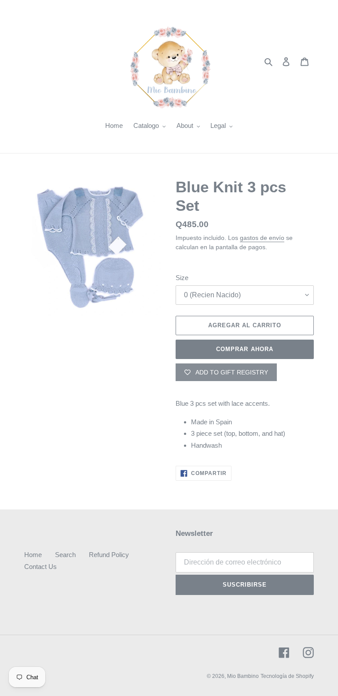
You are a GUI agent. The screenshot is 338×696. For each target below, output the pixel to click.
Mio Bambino (243, 676)
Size (182, 277)
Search (65, 554)
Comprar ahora (244, 349)
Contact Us (40, 566)
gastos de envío (262, 237)
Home (33, 554)
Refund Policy (109, 554)
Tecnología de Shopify (287, 676)
